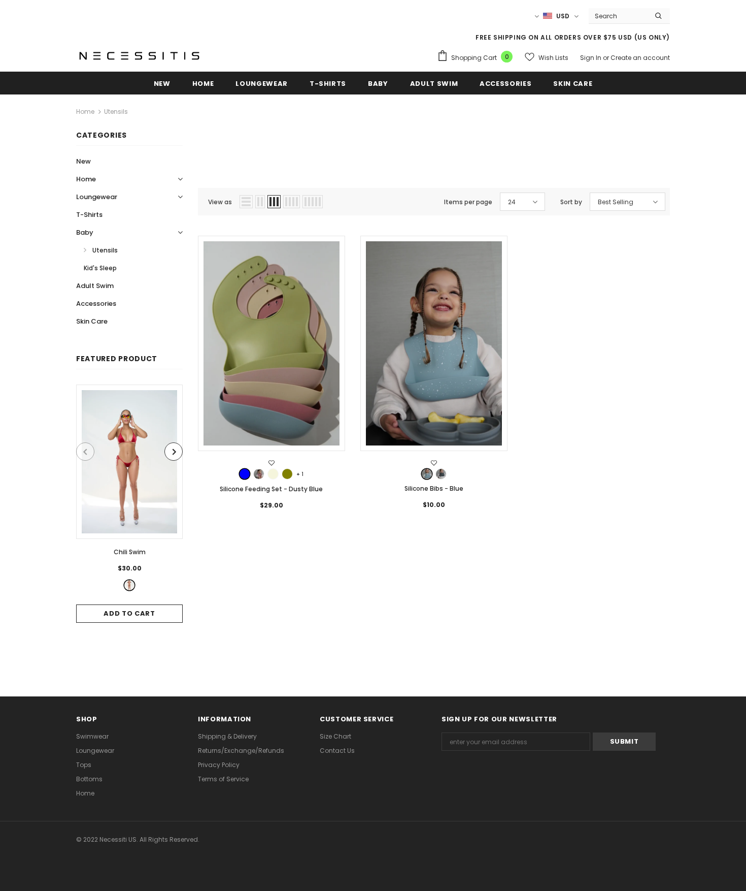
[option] (129, 504)
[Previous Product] (85, 451)
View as (220, 202)
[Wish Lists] (271, 463)
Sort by (571, 202)
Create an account (640, 57)
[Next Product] (173, 451)
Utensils (116, 111)
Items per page (468, 202)
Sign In (591, 57)
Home (85, 111)
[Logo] (139, 55)
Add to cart (129, 613)
